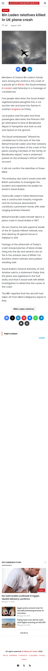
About (5, 655)
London (8, 88)
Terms (24, 659)
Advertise (13, 655)
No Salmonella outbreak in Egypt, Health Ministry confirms (21, 597)
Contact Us (23, 655)
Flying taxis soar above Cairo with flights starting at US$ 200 (31, 621)
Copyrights (33, 655)
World (5, 10)
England (16, 109)
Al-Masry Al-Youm (30, 651)
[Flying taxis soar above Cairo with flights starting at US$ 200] (8, 623)
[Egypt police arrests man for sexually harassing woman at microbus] (8, 611)
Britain (21, 84)
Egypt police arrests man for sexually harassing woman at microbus (30, 610)
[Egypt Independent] (24, 3)
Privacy (42, 655)
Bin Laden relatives (24, 309)
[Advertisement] (24, 446)
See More (24, 633)
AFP (6, 25)
